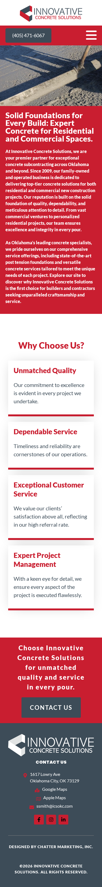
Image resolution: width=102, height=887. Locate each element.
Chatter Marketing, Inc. (65, 846)
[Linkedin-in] (63, 819)
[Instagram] (51, 819)
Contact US (51, 762)
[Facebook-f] (39, 819)
